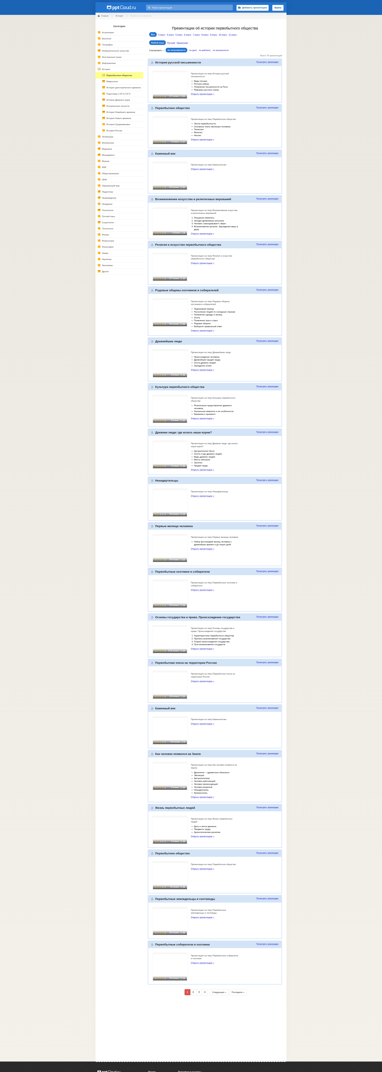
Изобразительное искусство (115, 51)
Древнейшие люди (168, 341)
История (106, 69)
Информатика (109, 63)
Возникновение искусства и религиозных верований (193, 199)
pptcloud (121, 7)
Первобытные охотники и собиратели (182, 571)
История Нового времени (118, 118)
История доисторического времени (123, 87)
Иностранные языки (111, 57)
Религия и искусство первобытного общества (188, 244)
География (107, 44)
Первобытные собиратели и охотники (182, 944)
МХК (104, 167)
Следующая (218, 992)
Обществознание (110, 173)
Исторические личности (118, 106)
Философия (108, 247)
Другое (105, 271)
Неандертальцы (166, 480)
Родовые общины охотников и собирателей (187, 290)
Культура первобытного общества (179, 386)
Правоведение (109, 198)
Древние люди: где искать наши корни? (183, 432)
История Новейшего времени (120, 112)
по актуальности (221, 50)
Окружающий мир (111, 185)
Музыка (105, 161)
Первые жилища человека (174, 526)
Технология (107, 228)
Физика (105, 234)
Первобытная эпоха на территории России (186, 662)
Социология (108, 222)
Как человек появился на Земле (178, 753)
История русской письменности (178, 62)
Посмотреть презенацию (267, 62)
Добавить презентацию (254, 7)
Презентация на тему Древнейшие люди (211, 352)
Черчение (106, 259)
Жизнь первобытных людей (175, 807)
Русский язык (108, 216)
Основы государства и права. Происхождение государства (197, 617)
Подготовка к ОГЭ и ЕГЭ (118, 94)
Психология (107, 210)
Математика (108, 143)
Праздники (107, 204)
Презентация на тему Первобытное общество (213, 119)
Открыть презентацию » (202, 94)
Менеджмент (108, 155)
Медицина (107, 149)
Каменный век (165, 153)
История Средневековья (118, 124)
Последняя (237, 992)
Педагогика (107, 192)
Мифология (112, 81)
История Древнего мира (118, 100)
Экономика (107, 265)
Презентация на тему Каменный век (208, 164)
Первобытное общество (119, 75)
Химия (105, 253)
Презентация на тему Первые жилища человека (214, 537)
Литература (107, 136)
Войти (278, 7)
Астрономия (108, 32)
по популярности (176, 50)
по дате (193, 50)
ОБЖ (104, 179)
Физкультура (108, 241)
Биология (106, 38)
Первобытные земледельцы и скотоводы (185, 898)
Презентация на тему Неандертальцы (209, 491)
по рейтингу (205, 50)
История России (114, 130)
